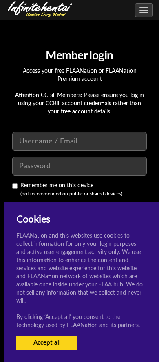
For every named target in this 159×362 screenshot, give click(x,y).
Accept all (47, 343)
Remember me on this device (56, 186)
